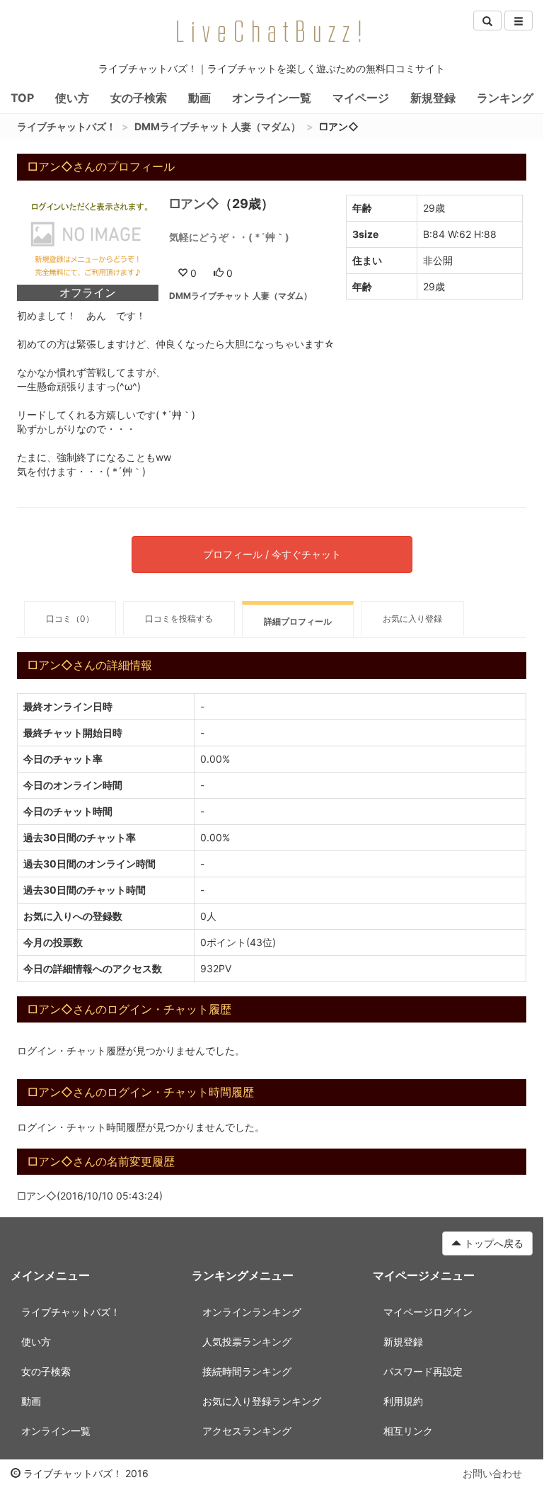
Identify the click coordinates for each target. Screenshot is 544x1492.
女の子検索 (138, 98)
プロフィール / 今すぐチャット (272, 554)
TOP (22, 98)
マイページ (360, 98)
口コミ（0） (70, 618)
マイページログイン (428, 1312)
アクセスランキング (246, 1431)
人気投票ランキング (246, 1342)
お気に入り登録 (412, 618)
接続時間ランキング (246, 1371)
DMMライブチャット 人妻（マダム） (217, 126)
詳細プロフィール (298, 621)
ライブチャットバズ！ (66, 126)
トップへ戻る (492, 1243)
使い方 (72, 98)
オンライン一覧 (271, 98)
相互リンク (408, 1431)
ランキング (505, 98)
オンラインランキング (251, 1312)
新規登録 (433, 98)
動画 (199, 98)
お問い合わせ (492, 1473)
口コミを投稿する (179, 618)
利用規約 (403, 1401)
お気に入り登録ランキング (261, 1401)
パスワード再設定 (423, 1371)
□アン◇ (194, 203)
